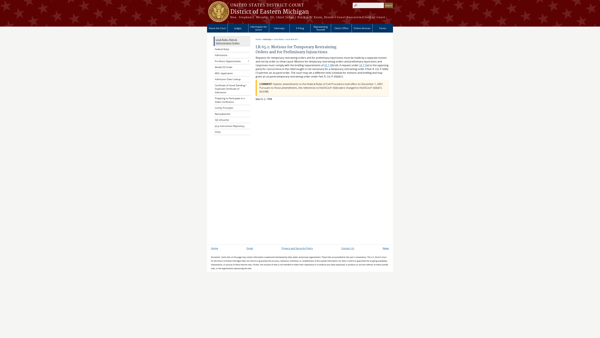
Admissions (221, 55)
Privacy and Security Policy (297, 248)
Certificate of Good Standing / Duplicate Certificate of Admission (231, 89)
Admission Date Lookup (228, 79)
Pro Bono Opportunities (228, 61)
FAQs (218, 131)
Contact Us (347, 248)
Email (250, 248)
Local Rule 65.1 (292, 39)
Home (258, 39)
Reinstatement (222, 113)
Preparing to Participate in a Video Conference (230, 100)
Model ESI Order (223, 67)
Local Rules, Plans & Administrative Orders (228, 41)
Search (388, 5)
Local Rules (278, 39)
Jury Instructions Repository (230, 126)
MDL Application (224, 73)
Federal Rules (222, 49)
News (386, 248)
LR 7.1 (327, 65)
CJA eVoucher (222, 119)
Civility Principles (224, 107)
